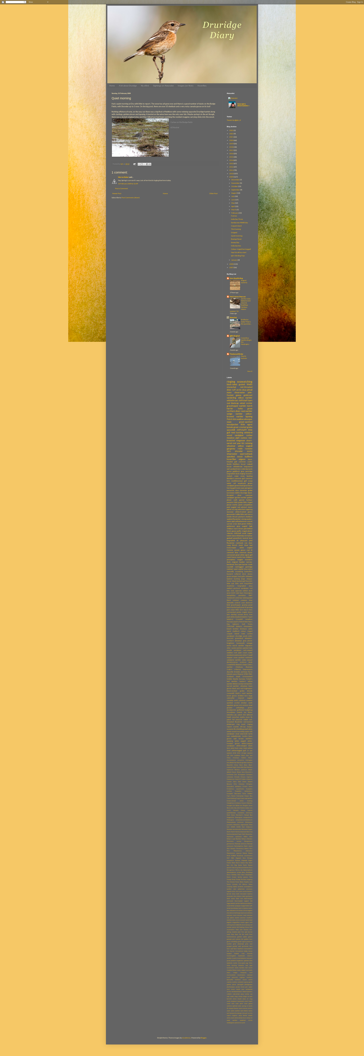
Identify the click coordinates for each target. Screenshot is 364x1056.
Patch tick (231, 419)
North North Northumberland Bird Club (239, 832)
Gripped (234, 232)
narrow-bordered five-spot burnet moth (239, 563)
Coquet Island (236, 226)
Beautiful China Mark (235, 765)
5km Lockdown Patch (237, 755)
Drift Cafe (235, 593)
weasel (249, 660)
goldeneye (231, 526)
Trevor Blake (239, 882)
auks (240, 891)
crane (237, 920)
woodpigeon (230, 1022)
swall (228, 1011)
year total (243, 748)
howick (239, 712)
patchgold (240, 984)
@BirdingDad (235, 336)
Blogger (203, 1038)
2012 (231, 167)
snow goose (248, 1003)
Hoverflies (201, 86)
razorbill (230, 567)
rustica (247, 994)
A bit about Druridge (128, 86)
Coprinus (249, 777)
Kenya (243, 810)
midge (235, 972)
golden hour (248, 939)
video (244, 660)
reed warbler (246, 411)
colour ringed (246, 631)
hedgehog (248, 710)
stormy (245, 1008)
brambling (239, 571)
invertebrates (241, 958)
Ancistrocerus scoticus (236, 662)
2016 (231, 153)
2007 (231, 267)
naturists (235, 977)
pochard (241, 517)
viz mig (234, 509)
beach (229, 629)
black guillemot (247, 896)
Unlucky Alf (236, 884)
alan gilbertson (239, 889)
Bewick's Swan (241, 664)
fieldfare (236, 464)
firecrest (230, 638)
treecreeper (231, 548)
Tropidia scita (248, 882)
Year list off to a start (238, 252)
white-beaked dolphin (239, 617)
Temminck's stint (233, 598)
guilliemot (240, 710)
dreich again (245, 922)
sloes (244, 999)
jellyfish (233, 960)
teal (251, 545)
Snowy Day (235, 242)
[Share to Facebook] (147, 164)
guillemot (245, 946)
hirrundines (239, 951)
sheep (240, 996)
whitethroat (232, 400)
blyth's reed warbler (243, 693)
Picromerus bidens (242, 848)
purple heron (240, 987)
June (233, 200)
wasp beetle (243, 1015)
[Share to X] (144, 164)
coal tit (249, 550)
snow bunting (246, 476)
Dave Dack (237, 781)
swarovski (244, 734)
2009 (231, 177)
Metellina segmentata (240, 824)
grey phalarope (238, 944)
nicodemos (186, 1038)
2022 (231, 134)
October (234, 186)
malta (236, 967)
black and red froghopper (242, 688)
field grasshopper (234, 605)
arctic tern (235, 891)
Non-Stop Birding (236, 278)
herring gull (231, 488)
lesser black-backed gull (236, 581)
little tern (239, 610)
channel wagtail (245, 698)
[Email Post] (134, 164)
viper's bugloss (232, 1015)
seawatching (244, 381)
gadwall (229, 538)
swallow (240, 419)
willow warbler (245, 398)
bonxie (230, 427)
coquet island (233, 633)
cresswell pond (244, 920)
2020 (231, 140)
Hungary (229, 805)
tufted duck (248, 591)
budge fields (245, 906)
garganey (231, 448)
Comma (230, 550)
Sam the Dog (232, 865)
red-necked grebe (234, 612)
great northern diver (239, 409)
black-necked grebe (235, 691)
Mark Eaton (231, 815)
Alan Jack (249, 755)
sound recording (238, 731)
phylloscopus (231, 987)
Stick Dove (241, 874)
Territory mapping (246, 879)
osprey (246, 982)
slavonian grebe (246, 490)
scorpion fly (231, 729)
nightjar (242, 977)
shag (236, 996)
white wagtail (246, 548)
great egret (242, 941)
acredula (240, 886)
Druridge (243, 493)
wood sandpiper (235, 435)
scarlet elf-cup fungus (242, 727)
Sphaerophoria (247, 870)
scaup (250, 481)
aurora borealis (247, 891)
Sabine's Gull (238, 624)
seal (228, 996)
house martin (236, 557)
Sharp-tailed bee (243, 867)
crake (233, 920)
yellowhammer (241, 521)
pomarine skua (233, 490)
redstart (230, 569)
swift (235, 500)
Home (112, 86)
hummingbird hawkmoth (236, 956)
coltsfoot (242, 700)
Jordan (247, 808)
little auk (230, 583)
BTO (234, 664)
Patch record (248, 846)
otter (229, 648)
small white (248, 729)
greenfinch (237, 538)
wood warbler (232, 1020)
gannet (241, 500)
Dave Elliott (236, 536)
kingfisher (230, 643)
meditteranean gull (239, 481)
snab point (239, 1003)
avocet (249, 521)
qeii (246, 987)
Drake (244, 781)
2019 (231, 143)
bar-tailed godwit (246, 598)
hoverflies (231, 459)
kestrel (245, 538)
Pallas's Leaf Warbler (234, 839)
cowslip (229, 920)
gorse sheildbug (232, 941)
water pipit (231, 521)
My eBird (145, 86)
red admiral (242, 507)
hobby (237, 514)
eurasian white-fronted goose (239, 512)
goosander (231, 514)
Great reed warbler (246, 798)
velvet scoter (246, 403)
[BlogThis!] (141, 164)
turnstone (230, 493)
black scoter (231, 898)
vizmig (243, 519)
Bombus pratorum (241, 769)
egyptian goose (233, 705)
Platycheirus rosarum (234, 853)
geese (250, 937)
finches (246, 929)
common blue (232, 552)
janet (228, 960)
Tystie (229, 884)
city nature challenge (233, 913)
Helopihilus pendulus (236, 595)
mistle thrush (232, 517)
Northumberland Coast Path (236, 834)
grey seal (248, 944)
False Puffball (247, 793)
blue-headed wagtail (242, 901)
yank (243, 1022)
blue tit (244, 536)
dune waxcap (246, 925)
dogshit (229, 922)
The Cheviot (231, 882)
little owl (243, 514)
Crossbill (239, 619)
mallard (229, 588)
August (234, 193)
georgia (229, 939)
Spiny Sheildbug (247, 872)
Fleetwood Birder (236, 354)
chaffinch (235, 631)
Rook (233, 862)
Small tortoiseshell (244, 676)
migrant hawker (238, 562)
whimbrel (248, 432)
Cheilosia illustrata (244, 667)
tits (251, 1013)
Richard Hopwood (241, 860)
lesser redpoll (246, 464)
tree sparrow (236, 591)
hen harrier (231, 951)
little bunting (232, 965)
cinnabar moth (232, 700)
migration (248, 645)
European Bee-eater (234, 793)
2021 (231, 137)
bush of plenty (243, 908)
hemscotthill (248, 948)
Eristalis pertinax (240, 672)
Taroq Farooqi (236, 879)
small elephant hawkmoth (235, 1001)
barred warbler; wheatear (237, 686)
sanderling (231, 398)
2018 (231, 147)
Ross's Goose (240, 862)
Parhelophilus (238, 846)
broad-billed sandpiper (234, 906)
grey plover (247, 641)
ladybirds (229, 963)
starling (233, 614)
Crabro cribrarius (246, 779)
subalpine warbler (234, 660)
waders (249, 519)
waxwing (230, 741)
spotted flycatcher (234, 519)
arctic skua (241, 390)
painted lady (247, 648)
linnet (240, 529)
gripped (229, 946)
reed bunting (237, 432)
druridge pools (241, 636)
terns (246, 614)
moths (242, 717)
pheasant (243, 540)
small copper (247, 533)
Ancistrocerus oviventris (235, 760)
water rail (231, 483)
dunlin (229, 464)
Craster (229, 781)
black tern (239, 898)
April (233, 206)
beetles (249, 894)
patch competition (245, 505)
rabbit (245, 719)
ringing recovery (246, 474)
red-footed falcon (236, 991)
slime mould (237, 999)
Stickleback (248, 874)
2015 (231, 157)
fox (240, 934)
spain (247, 731)
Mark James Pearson (238, 297)
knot (250, 538)
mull (250, 972)
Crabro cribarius (234, 669)
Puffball (233, 855)
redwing (248, 443)
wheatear (231, 446)
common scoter (245, 462)
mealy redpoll (241, 970)
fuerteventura (231, 937)
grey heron (248, 485)
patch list (231, 719)
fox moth (245, 934)
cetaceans (233, 910)
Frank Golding (231, 798)
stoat (237, 734)
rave (228, 989)
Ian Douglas (244, 805)
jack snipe (231, 610)
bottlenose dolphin (246, 903)
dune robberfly (237, 925)
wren (229, 593)
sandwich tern (235, 469)
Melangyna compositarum (243, 817)
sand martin (238, 569)
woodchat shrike (246, 1020)
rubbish (229, 994)
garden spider (242, 937)
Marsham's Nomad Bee (244, 815)
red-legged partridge (243, 567)
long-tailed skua (245, 586)
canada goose (239, 550)
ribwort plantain (247, 991)
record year (240, 989)
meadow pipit (233, 438)
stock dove (243, 545)
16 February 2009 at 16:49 (128, 184)
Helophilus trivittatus (234, 803)
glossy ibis (239, 939)
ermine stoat (247, 705)
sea (251, 994)
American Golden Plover (242, 758)
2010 (231, 173)
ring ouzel (240, 724)
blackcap (235, 403)
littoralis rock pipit (245, 965)
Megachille (230, 817)
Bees (245, 765)
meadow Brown (231, 970)
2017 (231, 150)
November (235, 183)
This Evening (236, 229)
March (234, 210)
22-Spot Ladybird (247, 753)
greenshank (239, 485)
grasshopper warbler (236, 406)
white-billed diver (240, 1018)
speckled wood (234, 456)
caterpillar (231, 698)
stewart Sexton (234, 1008)
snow (235, 657)
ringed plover (247, 531)
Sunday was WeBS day (239, 222)
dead (250, 920)
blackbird (230, 478)
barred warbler (246, 684)
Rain (244, 858)
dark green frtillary (245, 524)
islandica (230, 715)
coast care (244, 913)
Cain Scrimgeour (239, 774)
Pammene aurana (234, 841)
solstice (229, 1006)
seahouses (238, 655)
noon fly (249, 717)
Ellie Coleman (239, 784)
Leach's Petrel (238, 622)
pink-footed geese (239, 393)
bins (235, 896)
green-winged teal (234, 576)
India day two (236, 246)
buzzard (230, 574)
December (235, 180)
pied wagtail (231, 507)
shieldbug (240, 729)
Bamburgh (240, 762)
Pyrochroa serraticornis (244, 855)
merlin (234, 505)
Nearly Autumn (244, 357)
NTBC (246, 674)
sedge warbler (235, 414)
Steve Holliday (232, 874)
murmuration (231, 975)
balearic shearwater (244, 626)
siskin (243, 469)
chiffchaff (243, 400)
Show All (249, 371)
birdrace (243, 629)
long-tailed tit (232, 540)
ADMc (237, 493)
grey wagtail (242, 526)
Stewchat (233, 317)
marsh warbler (238, 645)
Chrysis (243, 777)
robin (240, 448)
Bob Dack (244, 767)
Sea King (235, 867)
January (234, 260)
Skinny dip (238, 870)
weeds (250, 1015)
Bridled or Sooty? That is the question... (246, 322)
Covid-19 (238, 779)
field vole (239, 929)
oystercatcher (236, 648)
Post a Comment (121, 188)
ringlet (244, 612)
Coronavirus (230, 779)
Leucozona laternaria (245, 812)
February (235, 213)
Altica (228, 758)
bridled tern (243, 696)
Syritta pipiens (243, 877)
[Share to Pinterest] (149, 164)
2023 (231, 130)
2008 (231, 264)
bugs (250, 696)
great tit (243, 607)
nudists (229, 982)
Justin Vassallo (232, 810)
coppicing (248, 509)
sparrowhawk (246, 454)
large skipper (246, 579)
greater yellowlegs (235, 707)
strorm (250, 1008)
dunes (250, 574)
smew (229, 731)
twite (240, 408)
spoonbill (231, 430)
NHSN (238, 827)
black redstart (233, 600)
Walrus (244, 884)
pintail (249, 390)
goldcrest (248, 395)
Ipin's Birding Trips (238, 256)
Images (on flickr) (185, 86)
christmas (239, 910)
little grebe (238, 502)
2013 (231, 163)
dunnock (249, 603)
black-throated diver (239, 494)
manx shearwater (236, 392)
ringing (231, 381)
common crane (231, 915)
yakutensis (238, 1022)
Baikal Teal (233, 762)
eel (251, 925)
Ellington (249, 784)
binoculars (230, 896)
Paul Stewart (231, 848)
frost (250, 934)
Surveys (242, 679)
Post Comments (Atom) (131, 197)
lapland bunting (233, 579)
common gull (239, 478)
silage (245, 996)
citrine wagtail (248, 910)
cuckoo (244, 438)
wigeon (242, 459)
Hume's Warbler (246, 803)
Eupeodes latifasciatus (243, 791)
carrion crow (232, 524)
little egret (246, 424)
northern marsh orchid (243, 979)
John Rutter (241, 808)
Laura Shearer (238, 674)
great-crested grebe (242, 427)
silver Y (245, 655)
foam (236, 934)
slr (248, 999)
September (235, 190)
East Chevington (246, 593)
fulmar (249, 536)
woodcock (242, 483)
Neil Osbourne (247, 827)
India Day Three (237, 219)
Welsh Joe (237, 684)
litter (250, 963)
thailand (232, 1013)
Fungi (238, 798)
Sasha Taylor (242, 865)
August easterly (244, 281)
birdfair (236, 629)
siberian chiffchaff (234, 533)
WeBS (249, 384)
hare (250, 946)
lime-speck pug (243, 963)
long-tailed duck (233, 474)
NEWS (233, 827)
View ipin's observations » (243, 105)
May (233, 203)
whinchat (241, 509)
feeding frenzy (244, 927)
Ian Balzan (236, 805)
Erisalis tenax (247, 786)
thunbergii (238, 1013)
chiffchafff (242, 430)
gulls (243, 576)
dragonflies (236, 922)
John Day (234, 808)
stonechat (231, 387)
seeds (232, 996)
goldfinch (236, 471)
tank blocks (244, 1011)
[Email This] (139, 164)
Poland (245, 853)
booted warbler (235, 903)
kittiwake (249, 576)
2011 (231, 170)
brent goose (232, 696)
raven (233, 989)
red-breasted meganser (239, 439)
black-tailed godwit (236, 384)
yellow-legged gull (239, 750)
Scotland (230, 676)
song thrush (232, 545)
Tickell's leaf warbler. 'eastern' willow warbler (239, 681)
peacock (239, 719)
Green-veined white (235, 801)
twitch (229, 536)
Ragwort (238, 858)
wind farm (234, 748)
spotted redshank (245, 657)
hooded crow (239, 953)
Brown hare (241, 772)
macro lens (248, 610)
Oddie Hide (248, 836)
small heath (248, 1001)
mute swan (240, 488)
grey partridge (246, 471)
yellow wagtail (245, 446)
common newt (241, 915)
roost (245, 653)
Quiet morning (236, 236)
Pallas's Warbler (247, 839)
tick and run (246, 1013)
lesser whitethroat (234, 466)
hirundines (231, 712)
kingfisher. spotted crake (244, 960)
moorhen (235, 717)
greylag (249, 607)
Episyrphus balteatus (234, 786)
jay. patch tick (240, 715)
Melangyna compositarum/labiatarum (239, 820)
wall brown (238, 738)
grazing (244, 605)
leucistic (249, 581)
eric (240, 705)
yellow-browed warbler (239, 415)
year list (240, 443)
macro (249, 514)
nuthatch (240, 982)
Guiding (249, 801)
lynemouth (230, 967)
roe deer (248, 543)
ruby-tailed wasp (238, 994)
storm (241, 1008)
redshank (239, 543)
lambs (235, 963)
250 (228, 755)
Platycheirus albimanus (243, 851)
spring (244, 1006)
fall (238, 927)
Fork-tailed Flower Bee (244, 796)
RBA (232, 858)
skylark (229, 476)
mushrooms (241, 975)
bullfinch (248, 456)
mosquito (243, 972)
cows (243, 633)
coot (243, 603)
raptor (250, 987)
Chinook (236, 777)
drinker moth (246, 703)
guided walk (237, 946)
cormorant (231, 555)
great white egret (242, 555)
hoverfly (249, 953)
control (237, 603)
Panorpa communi (241, 843)
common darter (245, 552)
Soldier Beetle (232, 679)
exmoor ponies (231, 927)
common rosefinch (246, 917)
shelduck (248, 517)
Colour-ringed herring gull (241, 249)
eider (250, 636)
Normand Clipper (246, 829)
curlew (249, 435)
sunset (240, 614)
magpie (240, 559)
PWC (250, 674)
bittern (239, 896)
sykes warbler (235, 1011)
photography (248, 984)
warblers (249, 738)
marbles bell (243, 967)
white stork (230, 1018)
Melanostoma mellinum (235, 822)
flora (232, 934)
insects (234, 958)
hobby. (246, 951)
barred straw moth (233, 894)
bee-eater (243, 894)
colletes (249, 913)
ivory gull (249, 958)
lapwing (249, 416)
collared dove (240, 574)
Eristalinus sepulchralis (235, 789)
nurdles (234, 982)
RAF (228, 858)
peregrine (248, 488)
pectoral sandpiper (241, 588)
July (233, 196)
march (250, 967)
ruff (234, 390)
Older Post (213, 193)
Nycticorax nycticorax (234, 836)
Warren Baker (123, 177)
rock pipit (238, 653)
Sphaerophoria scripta (234, 872)
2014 (231, 160)
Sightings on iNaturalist (163, 86)
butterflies (248, 571)
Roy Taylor (249, 862)
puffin (239, 531)
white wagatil (240, 741)
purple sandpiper (234, 650)
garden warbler (241, 497)
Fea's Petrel (231, 796)
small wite (230, 1003)
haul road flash (232, 948)
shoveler (239, 451)
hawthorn (240, 948)
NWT (250, 595)
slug (251, 999)
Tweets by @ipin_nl (234, 120)
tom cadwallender (234, 736)
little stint (239, 583)
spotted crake (236, 1006)
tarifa (250, 734)
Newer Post (116, 193)
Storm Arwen (231, 877)
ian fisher (248, 712)
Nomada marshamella (234, 829)
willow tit (249, 1018)
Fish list (234, 216)
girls (233, 939)
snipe (236, 476)
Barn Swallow (248, 762)
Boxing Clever (236, 239)
